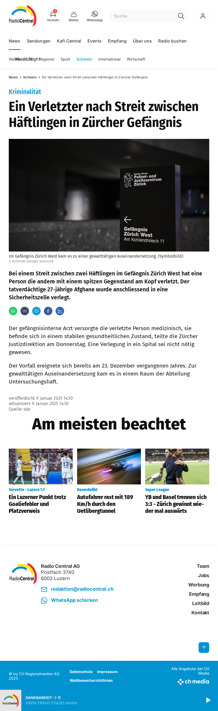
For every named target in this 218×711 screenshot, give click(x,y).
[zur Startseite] (22, 16)
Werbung (198, 584)
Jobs (203, 575)
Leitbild (200, 603)
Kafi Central (69, 41)
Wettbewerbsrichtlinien (91, 680)
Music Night (27, 59)
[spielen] (208, 700)
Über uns (142, 41)
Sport (65, 59)
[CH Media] (186, 681)
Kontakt (200, 612)
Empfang (117, 41)
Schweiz (84, 59)
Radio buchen (172, 41)
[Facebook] (48, 311)
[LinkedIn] (60, 311)
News (14, 41)
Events (94, 41)
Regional (46, 59)
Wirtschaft (136, 59)
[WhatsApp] (13, 311)
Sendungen (39, 41)
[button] (95, 16)
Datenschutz (81, 671)
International (109, 59)
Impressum (107, 671)
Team (203, 566)
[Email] (36, 311)
